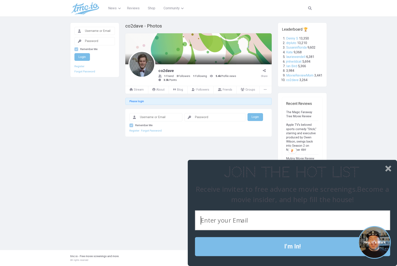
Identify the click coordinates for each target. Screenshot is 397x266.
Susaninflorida (296, 47)
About (160, 89)
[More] (265, 90)
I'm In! (292, 246)
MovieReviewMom (299, 75)
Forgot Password (151, 130)
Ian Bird (291, 66)
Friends (227, 89)
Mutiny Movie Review (300, 158)
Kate (289, 52)
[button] (291, 172)
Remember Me (144, 125)
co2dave (292, 80)
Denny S (292, 38)
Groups (250, 89)
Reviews (133, 8)
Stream (139, 89)
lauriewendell (295, 57)
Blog (180, 89)
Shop (151, 8)
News (112, 8)
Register (134, 130)
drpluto (291, 43)
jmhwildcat (293, 62)
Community (171, 8)
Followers (202, 89)
